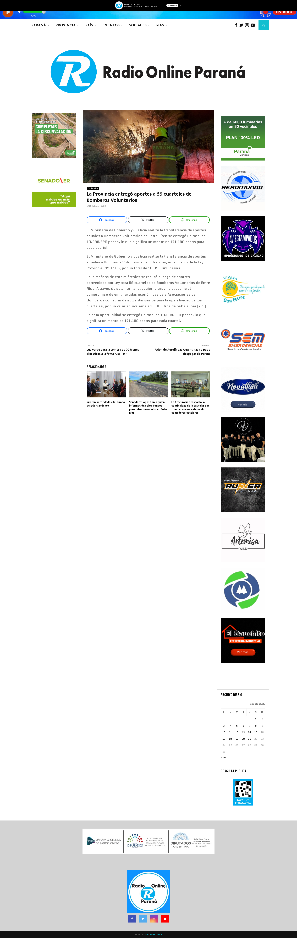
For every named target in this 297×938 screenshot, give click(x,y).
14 (249, 732)
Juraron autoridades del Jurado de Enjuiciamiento (106, 404)
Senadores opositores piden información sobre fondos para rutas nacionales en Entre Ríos (148, 407)
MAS (160, 25)
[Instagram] (248, 25)
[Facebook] (237, 25)
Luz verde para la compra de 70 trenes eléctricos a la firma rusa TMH (113, 351)
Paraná (38, 25)
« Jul (223, 757)
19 (236, 738)
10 (223, 732)
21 (249, 738)
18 (230, 738)
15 (255, 732)
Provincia (66, 25)
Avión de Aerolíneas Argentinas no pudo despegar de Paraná (182, 351)
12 (236, 732)
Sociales (138, 25)
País (89, 25)
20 (243, 738)
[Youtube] (254, 25)
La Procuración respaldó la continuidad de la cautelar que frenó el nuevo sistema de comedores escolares (190, 407)
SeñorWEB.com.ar (154, 934)
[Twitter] (242, 25)
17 (223, 738)
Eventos (111, 25)
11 (230, 732)
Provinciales (92, 188)
